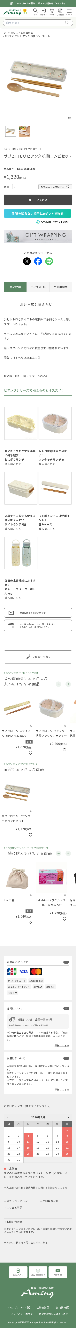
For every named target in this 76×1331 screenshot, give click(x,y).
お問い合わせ (14, 1218)
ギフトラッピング (17, 1198)
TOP (5, 32)
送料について (15, 1005)
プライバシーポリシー (23, 1310)
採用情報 (61, 1303)
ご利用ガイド (50, 1198)
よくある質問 (14, 1204)
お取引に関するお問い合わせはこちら (27, 1239)
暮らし (14, 32)
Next (68, 685)
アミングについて (17, 1303)
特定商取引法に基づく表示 (53, 1310)
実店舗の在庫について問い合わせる (38, 625)
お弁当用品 (27, 32)
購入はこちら (12, 464)
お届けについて (16, 1055)
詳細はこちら (62, 1041)
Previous (58, 685)
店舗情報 (41, 1303)
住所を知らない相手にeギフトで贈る (38, 213)
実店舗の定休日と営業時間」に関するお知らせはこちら (36, 1184)
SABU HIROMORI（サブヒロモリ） (23, 148)
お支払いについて (17, 958)
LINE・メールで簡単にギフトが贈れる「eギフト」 (40, 3)
